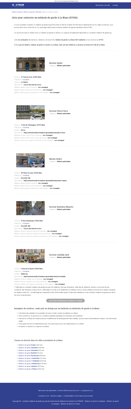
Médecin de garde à (29, 358)
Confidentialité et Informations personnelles (78, 396)
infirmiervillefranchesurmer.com (68, 390)
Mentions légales (56, 396)
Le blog (115, 5)
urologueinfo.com (87, 390)
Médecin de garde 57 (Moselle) (32, 12)
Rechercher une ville (103, 5)
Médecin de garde (17, 12)
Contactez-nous (43, 396)
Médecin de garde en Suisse (70, 404)
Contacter (26, 79)
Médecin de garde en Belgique (95, 401)
